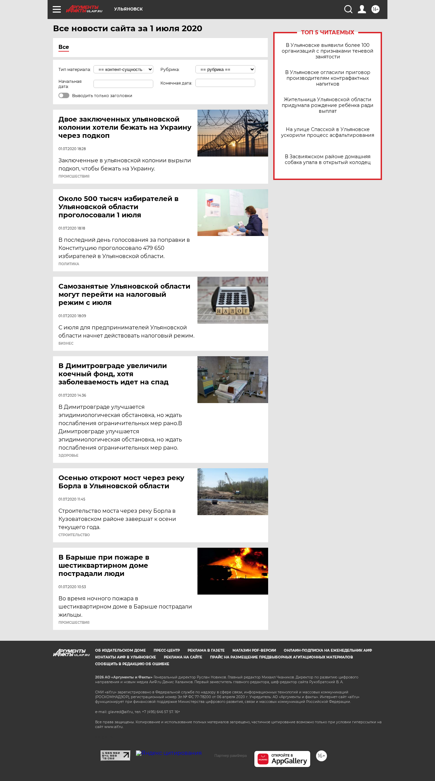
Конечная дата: (176, 83)
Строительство (74, 535)
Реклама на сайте (183, 657)
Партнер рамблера (230, 755)
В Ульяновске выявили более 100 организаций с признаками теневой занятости (327, 51)
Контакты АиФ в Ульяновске (125, 657)
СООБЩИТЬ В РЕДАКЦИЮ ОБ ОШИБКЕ (132, 664)
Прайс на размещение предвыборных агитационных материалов (281, 657)
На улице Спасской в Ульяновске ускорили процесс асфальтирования (327, 132)
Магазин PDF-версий (254, 650)
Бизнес (65, 343)
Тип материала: (74, 69)
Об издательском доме (120, 650)
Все (63, 47)
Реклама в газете (206, 650)
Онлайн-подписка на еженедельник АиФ (328, 650)
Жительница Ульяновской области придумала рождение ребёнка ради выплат (327, 105)
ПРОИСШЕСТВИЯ (73, 176)
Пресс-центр (167, 650)
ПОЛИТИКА (68, 264)
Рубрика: (170, 69)
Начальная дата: (70, 84)
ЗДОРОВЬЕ (68, 455)
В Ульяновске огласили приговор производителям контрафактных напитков (327, 78)
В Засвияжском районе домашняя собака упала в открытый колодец (328, 159)
